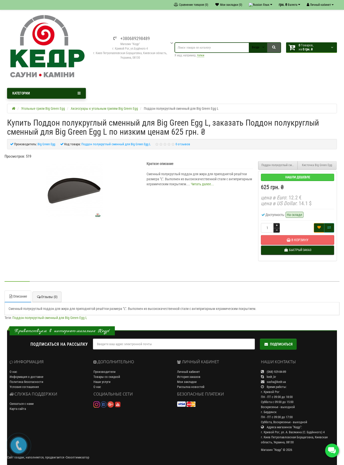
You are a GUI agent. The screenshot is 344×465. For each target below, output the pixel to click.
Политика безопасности (26, 382)
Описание (20, 296)
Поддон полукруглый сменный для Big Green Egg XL (279, 165)
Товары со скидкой (106, 377)
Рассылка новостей (190, 387)
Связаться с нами (22, 404)
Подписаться (281, 344)
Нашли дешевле (297, 177)
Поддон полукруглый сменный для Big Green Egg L (49, 318)
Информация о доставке (26, 377)
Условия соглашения (24, 387)
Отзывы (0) (49, 297)
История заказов (188, 377)
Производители (104, 372)
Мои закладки (187, 382)
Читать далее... (202, 184)
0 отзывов (183, 144)
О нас (13, 372)
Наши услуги (102, 382)
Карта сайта (18, 409)
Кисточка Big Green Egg (317, 165)
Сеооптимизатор (77, 457)
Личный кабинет (188, 372)
